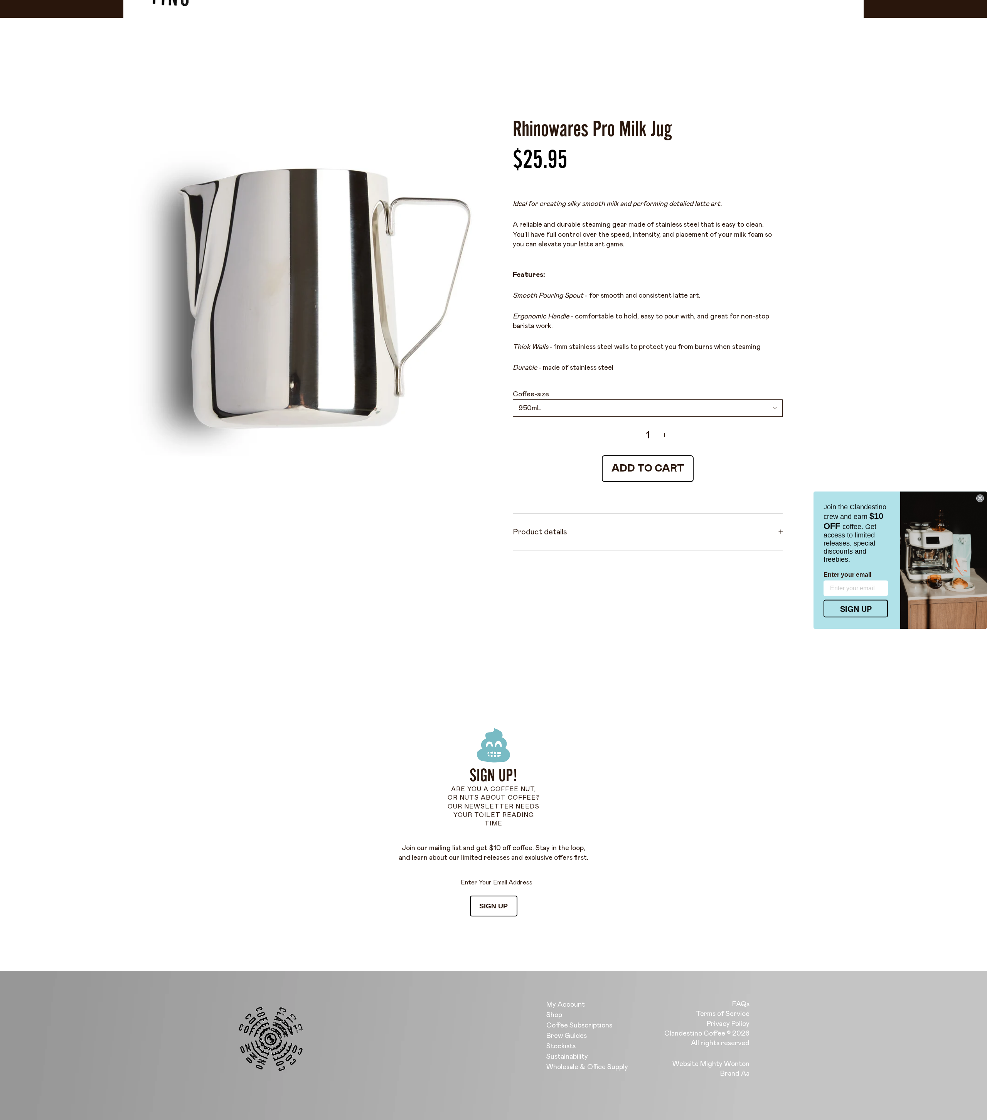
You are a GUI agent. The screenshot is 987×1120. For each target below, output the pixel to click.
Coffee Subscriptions (579, 1025)
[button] (154, 1048)
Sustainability (567, 1056)
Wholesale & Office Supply (587, 1067)
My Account (565, 1004)
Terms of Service (723, 1014)
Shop (554, 1015)
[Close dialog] (980, 498)
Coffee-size (531, 394)
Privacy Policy (728, 1024)
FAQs (741, 1004)
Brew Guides (566, 1035)
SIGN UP (493, 906)
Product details (540, 532)
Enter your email (847, 574)
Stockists (561, 1046)
